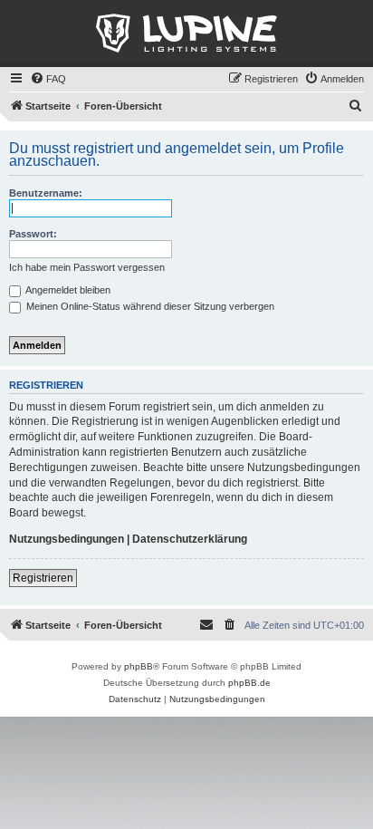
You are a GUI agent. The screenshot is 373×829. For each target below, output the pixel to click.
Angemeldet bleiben (67, 289)
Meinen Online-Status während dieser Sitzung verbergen (149, 306)
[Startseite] (186, 33)
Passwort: (33, 233)
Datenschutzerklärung (189, 539)
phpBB (138, 666)
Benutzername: (45, 193)
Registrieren (43, 578)
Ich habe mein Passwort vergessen (87, 267)
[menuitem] (48, 79)
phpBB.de (249, 683)
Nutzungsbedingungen (66, 539)
